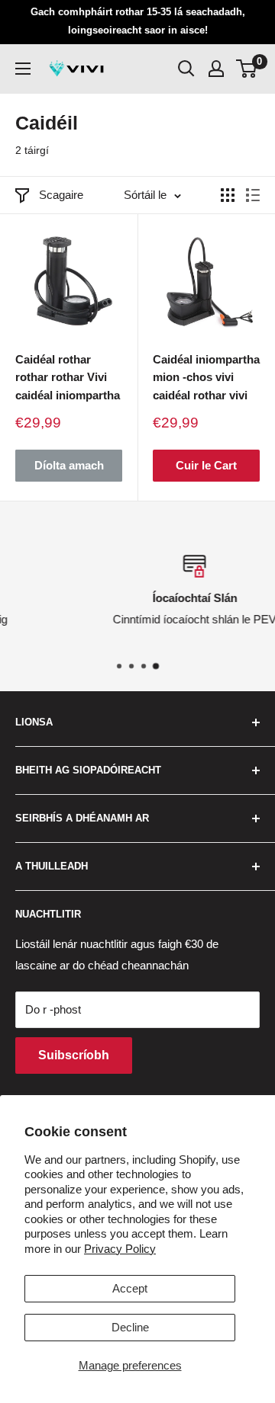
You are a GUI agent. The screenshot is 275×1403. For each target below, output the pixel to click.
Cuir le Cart (206, 465)
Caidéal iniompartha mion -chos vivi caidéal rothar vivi (206, 377)
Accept (129, 1288)
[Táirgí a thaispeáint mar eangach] (228, 195)
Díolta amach (69, 465)
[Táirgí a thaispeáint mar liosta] (253, 195)
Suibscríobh (73, 1055)
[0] (247, 68)
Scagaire (61, 194)
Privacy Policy (120, 1248)
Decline (130, 1327)
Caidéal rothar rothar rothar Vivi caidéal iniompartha (67, 377)
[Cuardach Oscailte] (186, 68)
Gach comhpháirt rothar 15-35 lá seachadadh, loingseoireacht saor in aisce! (138, 21)
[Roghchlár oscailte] (23, 68)
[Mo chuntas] (216, 68)
